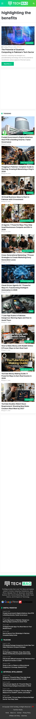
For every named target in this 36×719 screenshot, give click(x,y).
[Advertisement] (18, 89)
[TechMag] (18, 3)
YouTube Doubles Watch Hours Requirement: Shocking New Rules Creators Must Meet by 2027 (15, 406)
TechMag (5, 47)
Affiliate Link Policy (14, 715)
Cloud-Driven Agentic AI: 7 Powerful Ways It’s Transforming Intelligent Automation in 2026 (15, 287)
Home (7, 712)
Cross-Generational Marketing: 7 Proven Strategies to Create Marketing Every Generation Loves (17, 257)
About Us (13, 712)
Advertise (24, 715)
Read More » (8, 64)
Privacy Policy (27, 712)
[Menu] (2, 4)
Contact (19, 712)
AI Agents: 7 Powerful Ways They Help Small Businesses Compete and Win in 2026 (16, 227)
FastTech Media (17, 709)
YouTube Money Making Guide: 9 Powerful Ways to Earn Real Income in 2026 (16, 376)
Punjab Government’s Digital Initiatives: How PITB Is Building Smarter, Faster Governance (17, 139)
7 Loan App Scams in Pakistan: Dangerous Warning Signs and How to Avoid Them (16, 318)
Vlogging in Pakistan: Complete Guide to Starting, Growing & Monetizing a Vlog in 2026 (17, 169)
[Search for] (34, 4)
